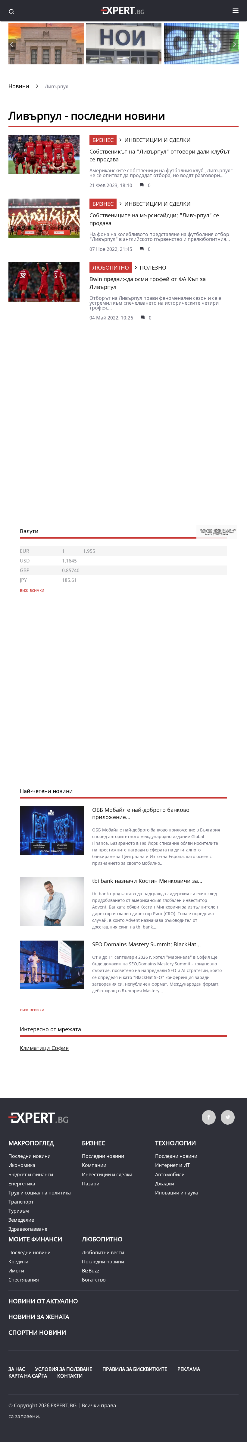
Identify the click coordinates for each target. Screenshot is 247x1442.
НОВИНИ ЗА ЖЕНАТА (38, 1317)
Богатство (94, 1279)
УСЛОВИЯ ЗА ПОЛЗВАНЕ (63, 1369)
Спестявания (23, 1279)
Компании (94, 1165)
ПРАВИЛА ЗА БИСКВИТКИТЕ (134, 1369)
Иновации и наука (176, 1192)
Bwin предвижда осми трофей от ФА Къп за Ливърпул (147, 282)
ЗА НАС (16, 1369)
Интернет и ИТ (172, 1165)
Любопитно (110, 267)
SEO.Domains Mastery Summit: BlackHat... (146, 944)
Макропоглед (31, 1143)
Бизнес (103, 140)
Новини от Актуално (43, 1301)
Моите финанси (35, 1239)
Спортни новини (37, 1332)
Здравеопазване (27, 1229)
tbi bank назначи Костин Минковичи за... (147, 880)
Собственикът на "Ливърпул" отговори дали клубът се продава (159, 155)
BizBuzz (90, 1270)
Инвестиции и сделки (107, 1174)
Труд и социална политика (39, 1192)
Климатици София (44, 1048)
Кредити (18, 1261)
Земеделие (21, 1220)
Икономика (21, 1165)
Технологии (175, 1143)
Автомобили (170, 1174)
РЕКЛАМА (188, 1369)
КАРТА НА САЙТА (27, 1375)
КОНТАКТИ (70, 1375)
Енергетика (21, 1183)
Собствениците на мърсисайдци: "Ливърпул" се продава (154, 219)
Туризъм (18, 1210)
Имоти (16, 1270)
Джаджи (164, 1183)
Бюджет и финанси (30, 1174)
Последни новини (29, 1156)
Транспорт (21, 1201)
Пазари (90, 1183)
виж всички (32, 1010)
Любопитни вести (103, 1252)
